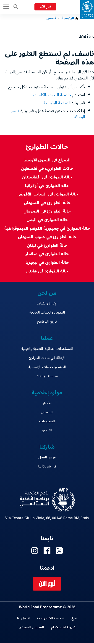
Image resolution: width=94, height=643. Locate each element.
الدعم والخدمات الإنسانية (47, 367)
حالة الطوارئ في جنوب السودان (47, 237)
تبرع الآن (45, 7)
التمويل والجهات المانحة (47, 312)
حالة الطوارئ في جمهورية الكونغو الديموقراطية (47, 228)
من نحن (47, 293)
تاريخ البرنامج (47, 321)
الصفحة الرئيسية (57, 103)
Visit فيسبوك (47, 550)
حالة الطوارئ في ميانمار (47, 254)
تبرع (74, 618)
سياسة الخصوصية (50, 618)
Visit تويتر (59, 550)
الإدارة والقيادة (47, 303)
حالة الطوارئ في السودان (47, 203)
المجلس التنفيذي (31, 627)
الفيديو (47, 430)
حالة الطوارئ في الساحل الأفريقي (47, 194)
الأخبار (47, 403)
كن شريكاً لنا (47, 466)
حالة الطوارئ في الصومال (47, 211)
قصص (51, 18)
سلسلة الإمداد (47, 376)
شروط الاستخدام (63, 627)
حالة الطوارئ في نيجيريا (47, 262)
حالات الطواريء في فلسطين (47, 168)
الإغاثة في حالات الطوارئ (47, 358)
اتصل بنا (23, 618)
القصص (47, 412)
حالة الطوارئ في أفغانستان (47, 177)
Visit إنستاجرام (34, 550)
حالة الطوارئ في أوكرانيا (47, 186)
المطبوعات (47, 421)
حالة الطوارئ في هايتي (47, 271)
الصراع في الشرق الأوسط (47, 160)
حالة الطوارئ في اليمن (47, 220)
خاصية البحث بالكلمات (52, 95)
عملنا (47, 338)
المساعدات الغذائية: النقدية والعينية (47, 349)
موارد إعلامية (47, 392)
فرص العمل (47, 457)
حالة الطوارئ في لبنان (47, 245)
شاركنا (47, 447)
